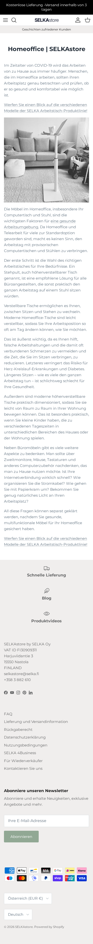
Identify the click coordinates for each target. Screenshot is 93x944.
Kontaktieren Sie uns (23, 768)
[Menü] (5, 20)
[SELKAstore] (46, 20)
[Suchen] (16, 20)
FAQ (8, 714)
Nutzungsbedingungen (25, 745)
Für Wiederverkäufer (23, 760)
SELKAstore (24, 927)
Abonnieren (21, 836)
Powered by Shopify (49, 927)
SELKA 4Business (20, 752)
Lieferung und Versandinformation (36, 721)
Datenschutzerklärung (25, 737)
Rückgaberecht (18, 729)
